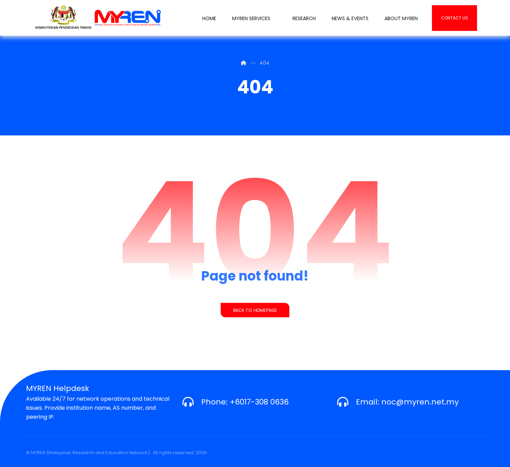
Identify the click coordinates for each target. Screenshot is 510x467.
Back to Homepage (255, 310)
